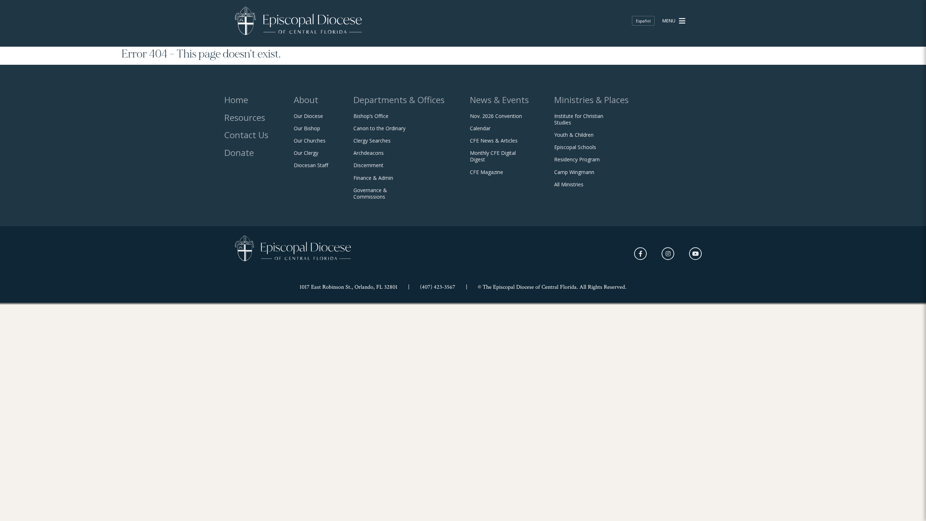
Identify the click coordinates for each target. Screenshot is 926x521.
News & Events (499, 100)
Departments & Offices (399, 100)
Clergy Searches (372, 140)
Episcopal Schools (575, 147)
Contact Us (246, 135)
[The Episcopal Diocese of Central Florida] (298, 21)
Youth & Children (574, 135)
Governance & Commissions (370, 193)
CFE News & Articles (494, 140)
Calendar (480, 128)
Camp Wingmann (574, 172)
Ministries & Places (591, 100)
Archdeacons (368, 153)
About (306, 100)
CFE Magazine (486, 172)
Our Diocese (308, 116)
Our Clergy (306, 153)
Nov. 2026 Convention (496, 116)
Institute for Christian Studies (578, 119)
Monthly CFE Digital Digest (493, 156)
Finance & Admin (373, 178)
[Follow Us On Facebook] (640, 253)
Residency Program (577, 159)
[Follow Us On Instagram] (668, 253)
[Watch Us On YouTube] (695, 253)
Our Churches (310, 140)
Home (236, 100)
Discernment (368, 165)
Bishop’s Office (370, 116)
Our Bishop (307, 128)
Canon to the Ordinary (379, 128)
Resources (244, 117)
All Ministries (568, 184)
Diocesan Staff (311, 165)
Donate (239, 152)
